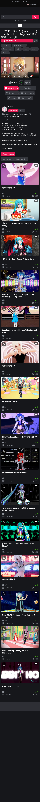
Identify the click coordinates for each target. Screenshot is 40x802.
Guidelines (16, 1)
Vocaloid (6, 45)
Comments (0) (27, 98)
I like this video (10, 82)
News (26, 1)
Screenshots (29, 93)
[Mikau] (4, 109)
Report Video (14, 93)
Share (13, 98)
